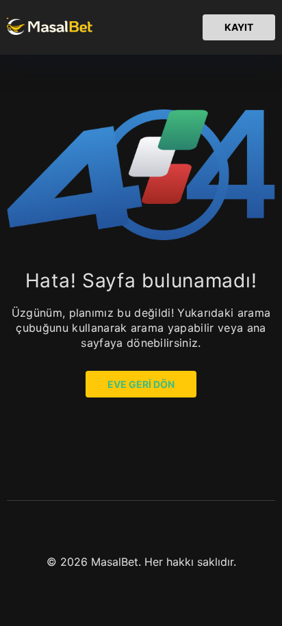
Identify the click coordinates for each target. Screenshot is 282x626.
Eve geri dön (141, 384)
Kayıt (239, 27)
